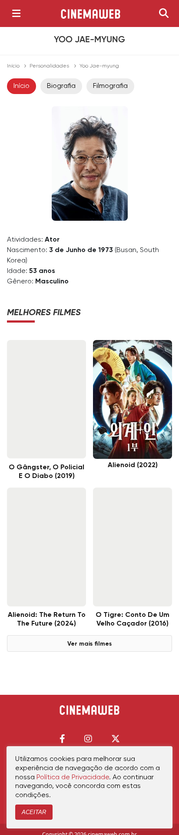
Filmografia (110, 86)
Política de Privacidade (72, 777)
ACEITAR (34, 812)
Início (13, 66)
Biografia (61, 86)
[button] (62, 738)
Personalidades (49, 66)
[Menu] (16, 13)
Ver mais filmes (89, 644)
